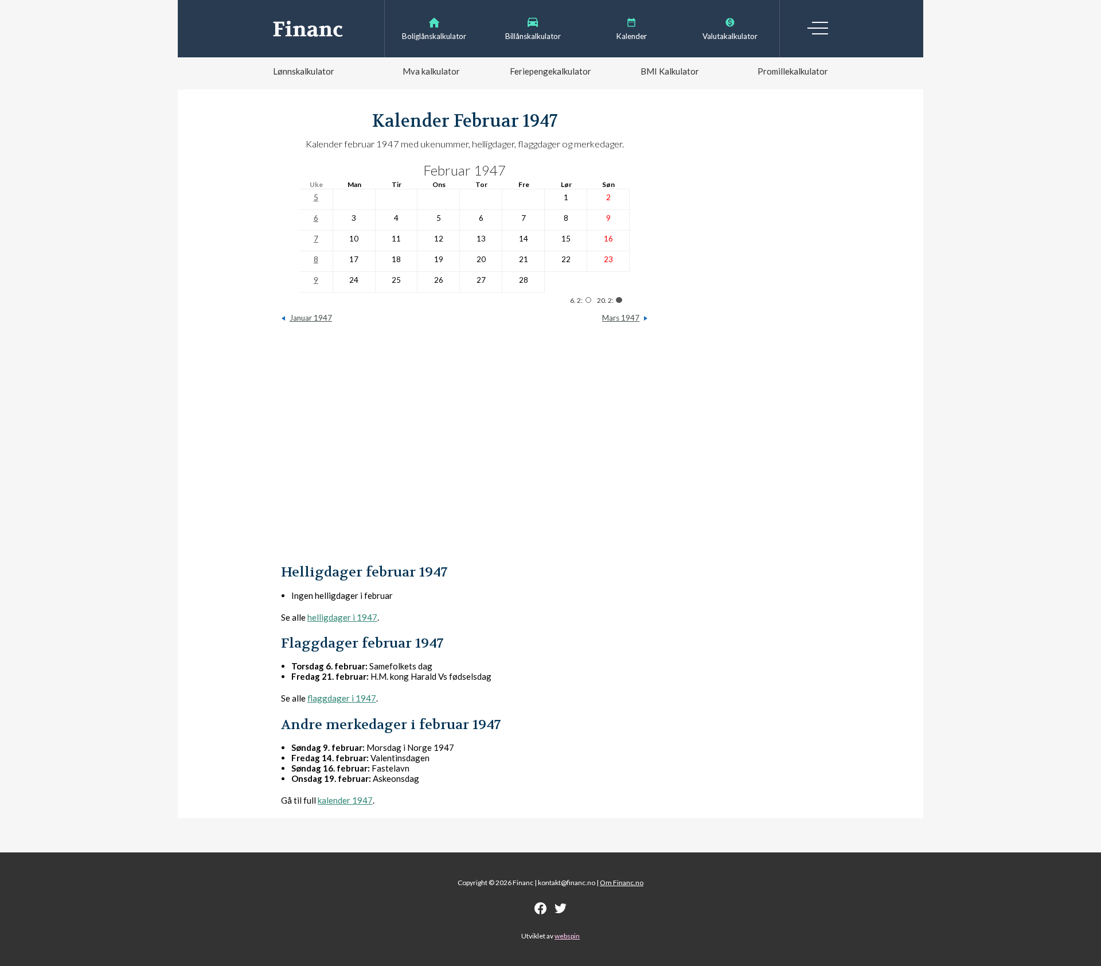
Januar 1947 (311, 317)
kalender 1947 (345, 800)
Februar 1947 (464, 170)
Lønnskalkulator (303, 71)
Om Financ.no (621, 882)
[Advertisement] (464, 449)
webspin (567, 936)
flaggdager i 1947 (341, 698)
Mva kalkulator (431, 71)
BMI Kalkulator (670, 71)
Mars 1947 (620, 317)
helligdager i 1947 (342, 617)
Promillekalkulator (793, 71)
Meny (817, 28)
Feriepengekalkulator (550, 71)
